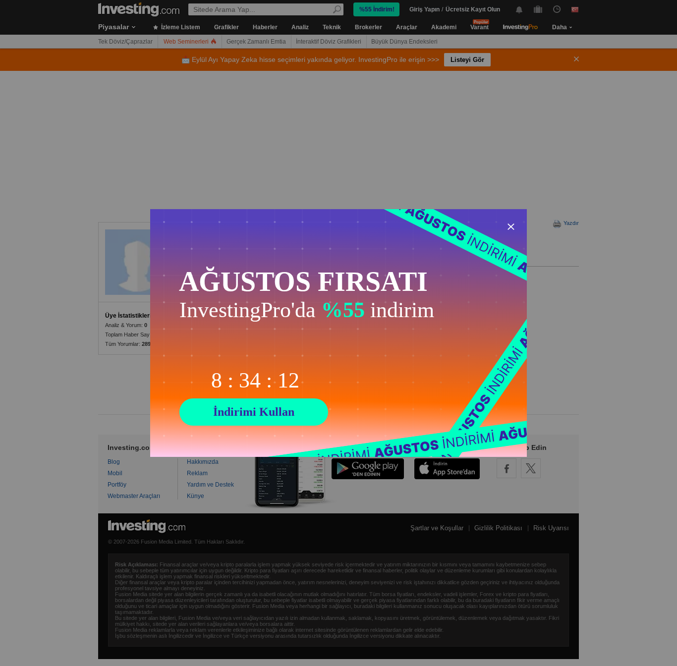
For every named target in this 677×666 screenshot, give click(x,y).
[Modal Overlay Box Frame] (338, 333)
